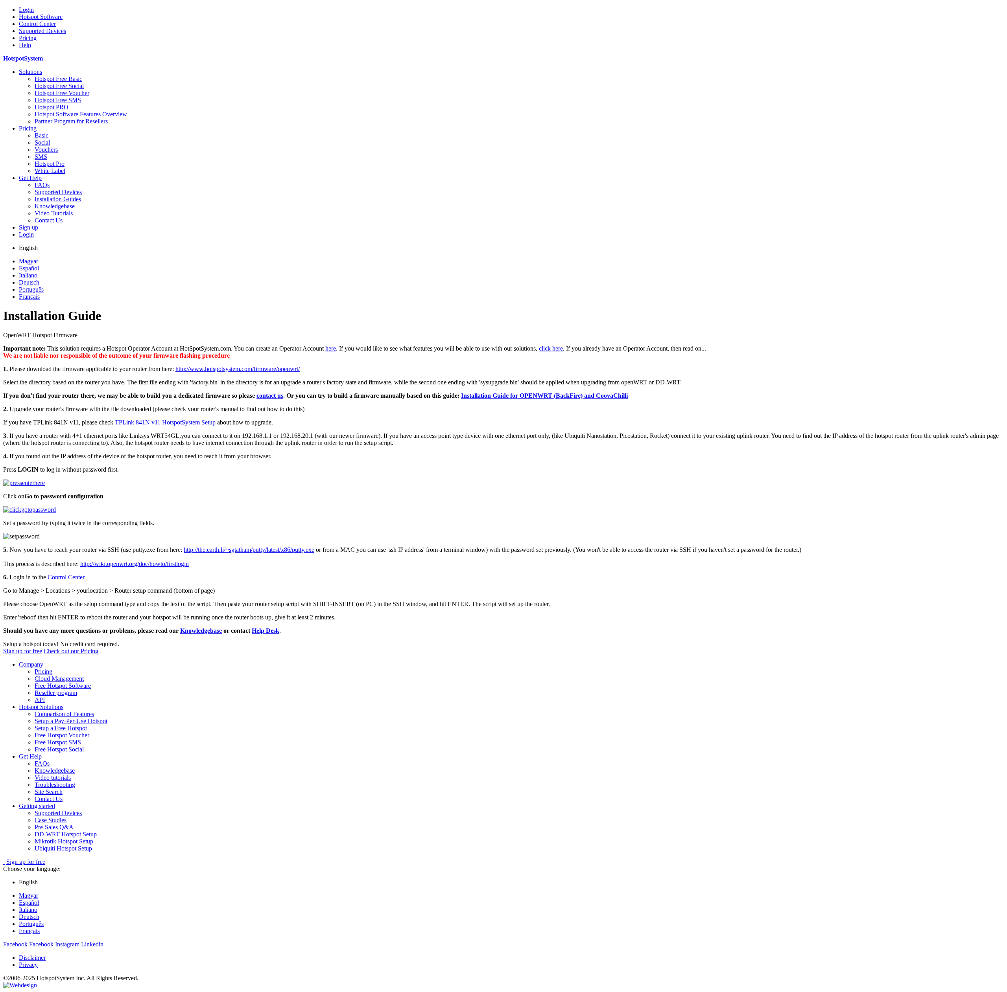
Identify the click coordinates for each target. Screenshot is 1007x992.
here (330, 348)
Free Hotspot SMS (58, 742)
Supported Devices (42, 31)
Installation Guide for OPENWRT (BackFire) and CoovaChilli (544, 395)
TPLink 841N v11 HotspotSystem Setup (165, 422)
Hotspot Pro (50, 163)
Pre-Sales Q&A (54, 827)
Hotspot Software (41, 16)
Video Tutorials (54, 213)
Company (31, 664)
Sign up (28, 227)
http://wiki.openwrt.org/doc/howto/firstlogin (134, 563)
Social (42, 142)
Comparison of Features (64, 714)
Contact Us (49, 220)
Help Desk (265, 630)
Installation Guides (58, 199)
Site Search (49, 791)
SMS (41, 156)
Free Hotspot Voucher (62, 735)
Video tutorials (53, 777)
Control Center (37, 23)
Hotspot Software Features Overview (81, 114)
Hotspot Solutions (41, 707)
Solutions (30, 71)
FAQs (42, 185)
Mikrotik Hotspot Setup (64, 841)
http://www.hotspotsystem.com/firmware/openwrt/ (237, 369)
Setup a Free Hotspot (61, 728)
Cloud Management (59, 678)
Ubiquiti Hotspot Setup (63, 848)
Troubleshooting (55, 784)
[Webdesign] (20, 985)
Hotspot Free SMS (58, 100)
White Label (50, 170)
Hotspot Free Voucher (62, 93)
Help (25, 45)
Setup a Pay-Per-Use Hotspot (71, 721)
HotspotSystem (23, 58)
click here (551, 348)
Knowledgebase (55, 206)
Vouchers (46, 149)
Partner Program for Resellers (71, 121)
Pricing (28, 38)
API (40, 699)
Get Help (30, 178)
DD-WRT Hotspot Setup (66, 834)
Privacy (28, 964)
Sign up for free (22, 651)
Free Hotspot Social (59, 749)
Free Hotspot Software (63, 685)
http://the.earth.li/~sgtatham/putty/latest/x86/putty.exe (249, 549)
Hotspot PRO (51, 107)
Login (26, 9)
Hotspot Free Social (59, 86)
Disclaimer (32, 957)
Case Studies (50, 820)
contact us (269, 395)
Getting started (37, 806)
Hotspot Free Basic (58, 78)
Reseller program (56, 692)
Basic (41, 135)
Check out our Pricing (71, 651)
